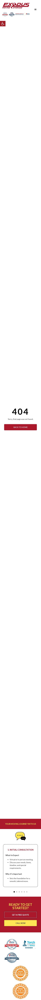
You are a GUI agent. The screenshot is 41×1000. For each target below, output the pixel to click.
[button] (2, 23)
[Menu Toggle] (35, 9)
